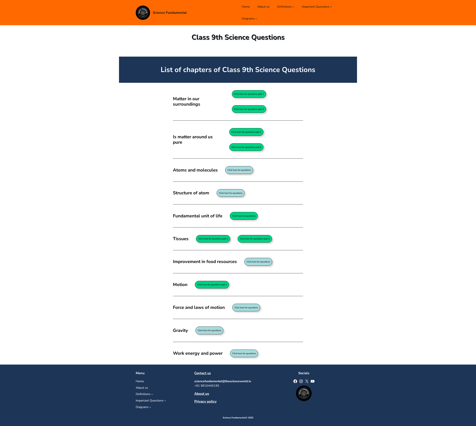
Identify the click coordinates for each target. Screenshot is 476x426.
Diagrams (248, 19)
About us (201, 393)
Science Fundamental (170, 12)
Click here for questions (244, 215)
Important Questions (315, 7)
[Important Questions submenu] (331, 7)
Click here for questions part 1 (249, 93)
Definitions (284, 7)
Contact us (202, 373)
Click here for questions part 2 (249, 109)
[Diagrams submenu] (256, 18)
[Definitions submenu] (293, 7)
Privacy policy (205, 401)
